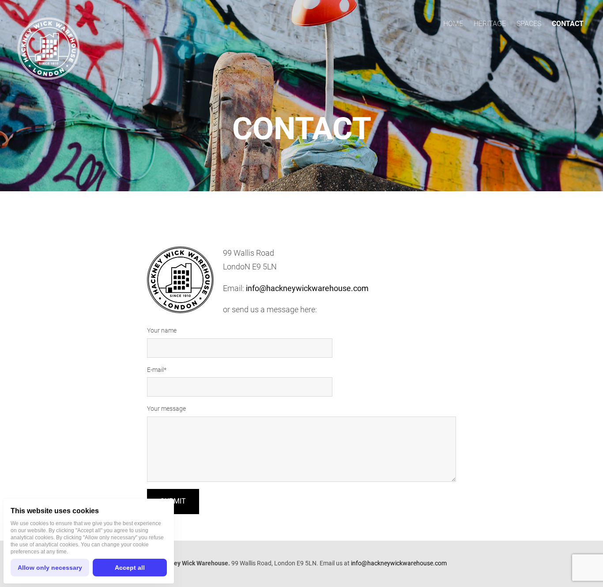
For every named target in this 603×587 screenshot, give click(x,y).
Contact (568, 23)
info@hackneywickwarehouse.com (307, 288)
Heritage (490, 23)
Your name (162, 330)
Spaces (528, 23)
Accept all (130, 567)
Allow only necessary (50, 567)
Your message (166, 408)
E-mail (155, 369)
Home (453, 23)
